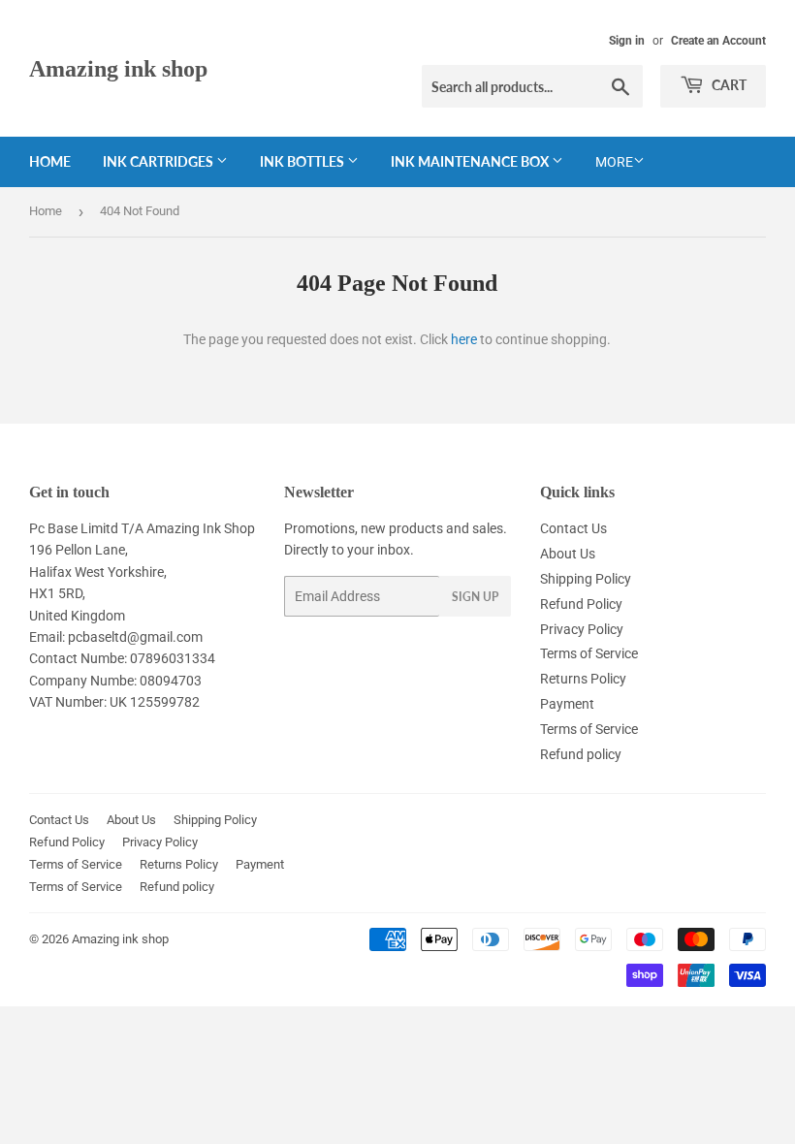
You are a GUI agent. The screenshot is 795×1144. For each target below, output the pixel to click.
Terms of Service (589, 653)
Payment (567, 704)
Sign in (627, 41)
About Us (567, 553)
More (614, 162)
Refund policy (580, 754)
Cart (728, 85)
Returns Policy (583, 678)
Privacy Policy (581, 629)
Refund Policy (581, 604)
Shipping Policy (585, 579)
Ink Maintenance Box (471, 161)
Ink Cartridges (159, 161)
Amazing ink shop (118, 68)
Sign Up (475, 596)
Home (50, 161)
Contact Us (573, 528)
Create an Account (718, 41)
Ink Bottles (303, 161)
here (464, 339)
